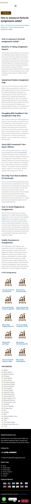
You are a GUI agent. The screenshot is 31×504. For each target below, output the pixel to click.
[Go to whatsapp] (4, 499)
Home (2, 25)
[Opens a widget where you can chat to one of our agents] (24, 501)
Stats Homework (22, 494)
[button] (15, 5)
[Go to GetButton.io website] (4, 502)
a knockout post (22, 152)
